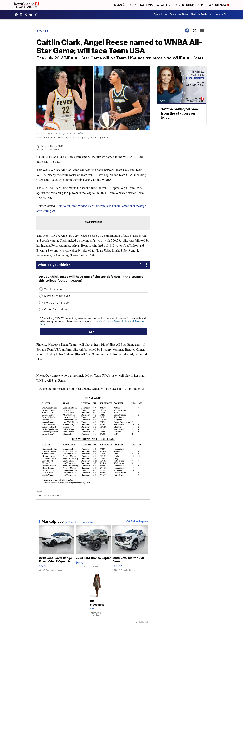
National (147, 5)
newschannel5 (17, 14)
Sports (178, 5)
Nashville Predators (201, 14)
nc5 (26, 14)
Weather (163, 5)
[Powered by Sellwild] (143, 622)
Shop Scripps (196, 5)
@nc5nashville (37, 14)
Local (133, 5)
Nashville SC (220, 14)
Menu (118, 4)
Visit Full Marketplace (137, 521)
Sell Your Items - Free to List (79, 522)
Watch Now (218, 5)
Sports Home (160, 14)
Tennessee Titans (179, 14)
